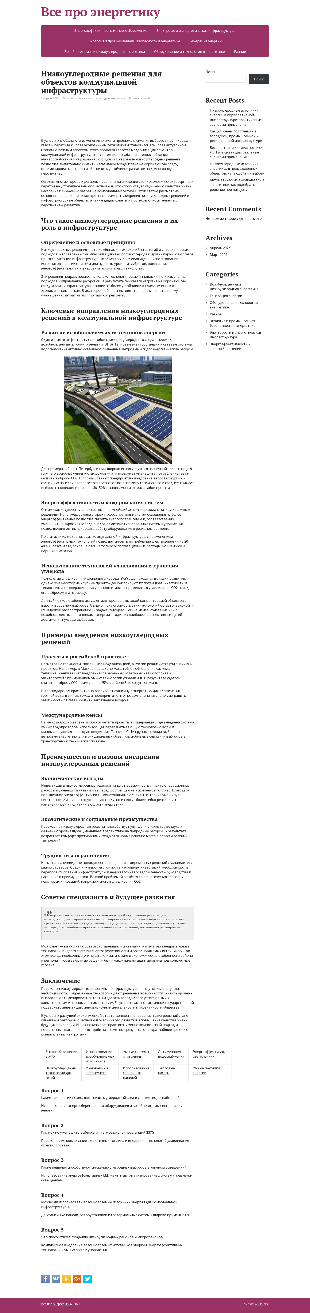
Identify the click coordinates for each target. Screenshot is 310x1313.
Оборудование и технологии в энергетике (189, 51)
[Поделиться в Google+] (77, 1279)
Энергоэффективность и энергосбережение (110, 30)
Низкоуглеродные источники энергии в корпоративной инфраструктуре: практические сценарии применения (236, 117)
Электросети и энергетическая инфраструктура (196, 30)
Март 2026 (218, 254)
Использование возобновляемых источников (100, 1056)
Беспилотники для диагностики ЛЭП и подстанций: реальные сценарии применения (236, 152)
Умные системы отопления (136, 1054)
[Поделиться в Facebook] (45, 1279)
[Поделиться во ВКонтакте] (56, 1279)
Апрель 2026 (220, 248)
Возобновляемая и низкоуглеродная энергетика (104, 51)
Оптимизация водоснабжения (171, 1054)
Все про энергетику (100, 11)
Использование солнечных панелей (136, 1073)
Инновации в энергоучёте (97, 1070)
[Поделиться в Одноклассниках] (66, 1279)
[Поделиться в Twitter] (87, 1279)
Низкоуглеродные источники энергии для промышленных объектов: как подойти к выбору (237, 168)
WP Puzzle (262, 1304)
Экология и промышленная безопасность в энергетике (134, 41)
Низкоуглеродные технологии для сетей (61, 1073)
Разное (240, 51)
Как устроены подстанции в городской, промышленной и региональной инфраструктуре (236, 136)
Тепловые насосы (166, 1070)
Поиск (211, 71)
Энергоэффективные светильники (210, 1054)
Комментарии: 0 (139, 98)
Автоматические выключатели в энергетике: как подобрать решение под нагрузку (237, 185)
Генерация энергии (205, 41)
